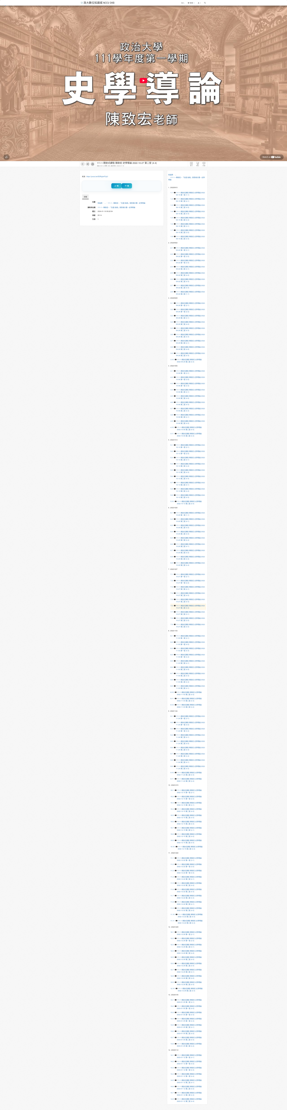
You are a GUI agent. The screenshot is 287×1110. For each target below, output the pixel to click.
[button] (199, 3)
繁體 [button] (191, 3)
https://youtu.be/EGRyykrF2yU (97, 176)
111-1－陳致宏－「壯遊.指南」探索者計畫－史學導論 (126, 203)
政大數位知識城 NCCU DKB (99, 2)
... (105, 203)
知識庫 (100, 203)
